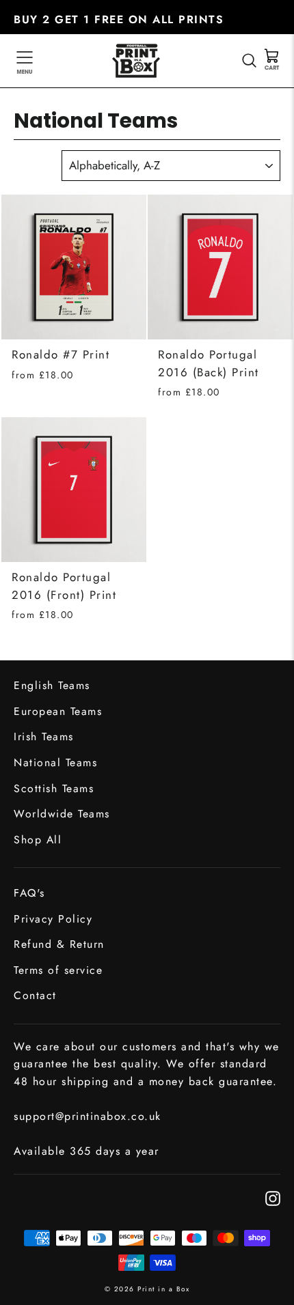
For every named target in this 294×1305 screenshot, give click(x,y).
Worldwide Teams (62, 814)
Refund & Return (59, 944)
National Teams (55, 762)
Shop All (38, 839)
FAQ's (29, 893)
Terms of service (58, 970)
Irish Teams (44, 736)
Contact (35, 995)
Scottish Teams (54, 788)
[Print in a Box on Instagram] (272, 1197)
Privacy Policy (53, 919)
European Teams (58, 711)
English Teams (52, 685)
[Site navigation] (25, 61)
